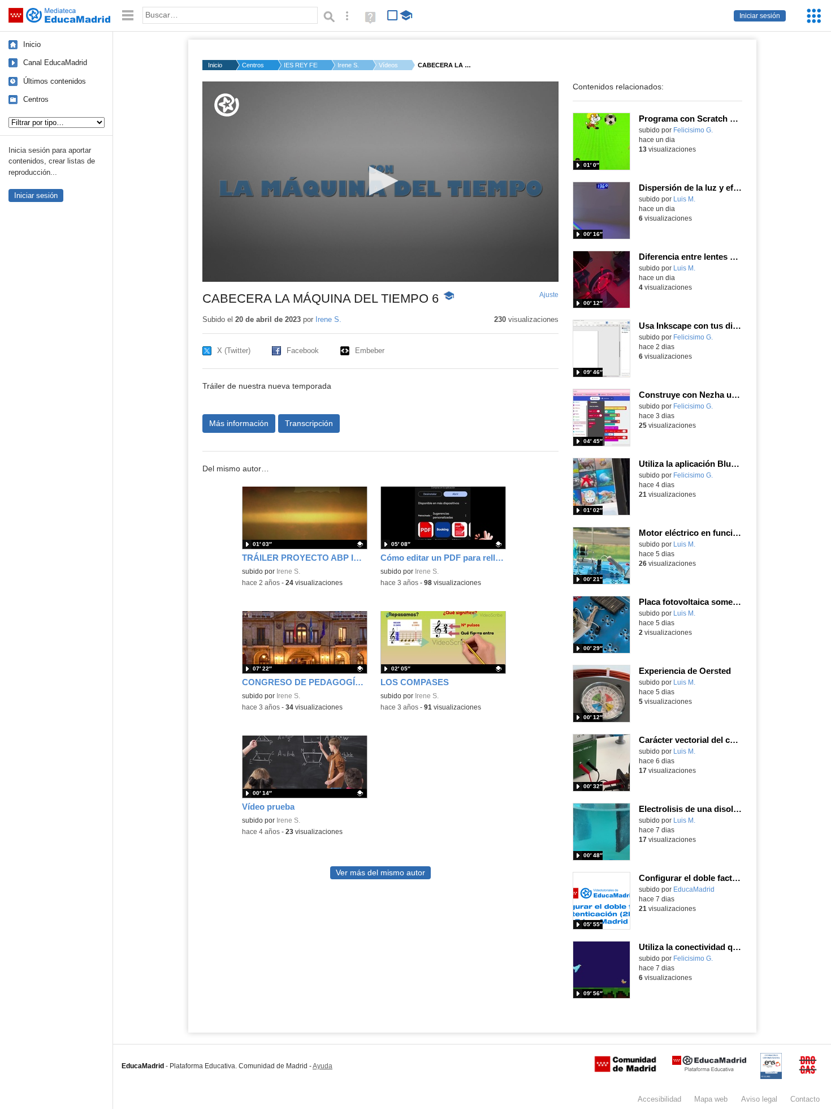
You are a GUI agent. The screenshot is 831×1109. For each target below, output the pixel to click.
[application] (380, 181)
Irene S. (348, 65)
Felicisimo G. (693, 130)
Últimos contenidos (54, 81)
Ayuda (322, 1066)
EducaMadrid (694, 889)
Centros (36, 99)
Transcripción (309, 423)
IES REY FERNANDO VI (301, 65)
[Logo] (227, 105)
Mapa (711, 1099)
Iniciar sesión (759, 15)
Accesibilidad (659, 1099)
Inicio (32, 44)
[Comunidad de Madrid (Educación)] (625, 1069)
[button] (380, 181)
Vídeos (388, 65)
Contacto (805, 1099)
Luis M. (684, 199)
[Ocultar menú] (128, 15)
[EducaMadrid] (709, 1069)
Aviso (759, 1099)
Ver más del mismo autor (380, 873)
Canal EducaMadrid (55, 62)
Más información (239, 423)
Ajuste (549, 295)
